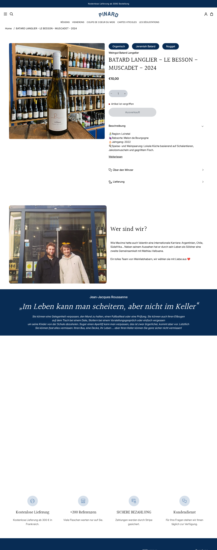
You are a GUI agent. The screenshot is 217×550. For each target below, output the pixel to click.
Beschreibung (117, 125)
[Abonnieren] (203, 538)
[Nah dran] (209, 513)
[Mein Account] (204, 14)
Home (8, 28)
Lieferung (119, 181)
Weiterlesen (115, 156)
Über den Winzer (123, 169)
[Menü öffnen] (3, 14)
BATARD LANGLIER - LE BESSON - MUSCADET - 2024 (46, 28)
